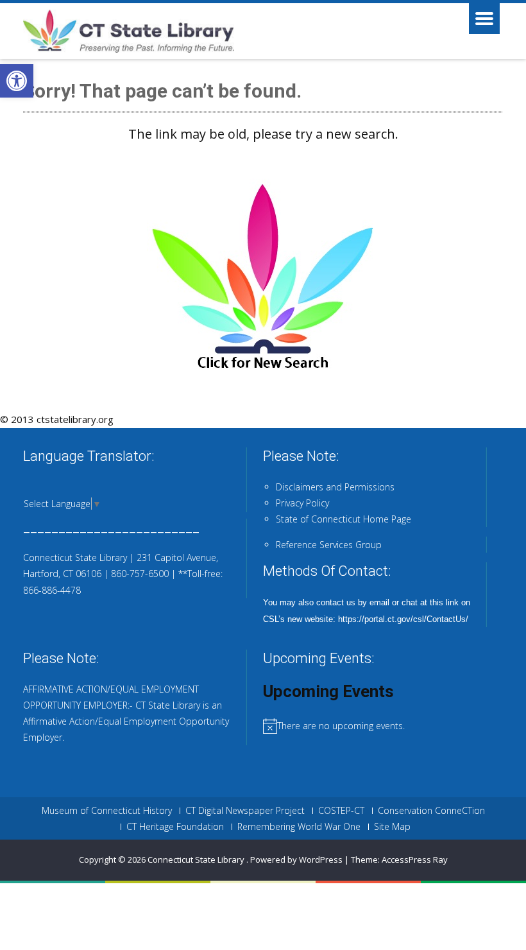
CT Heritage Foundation (175, 827)
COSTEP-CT (341, 811)
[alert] (383, 726)
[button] (16, 81)
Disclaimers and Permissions (335, 487)
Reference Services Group (329, 545)
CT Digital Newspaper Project (245, 811)
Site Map (392, 827)
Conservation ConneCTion (431, 811)
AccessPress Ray (415, 859)
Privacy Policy (302, 503)
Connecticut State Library (197, 859)
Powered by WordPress (296, 859)
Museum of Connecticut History (107, 811)
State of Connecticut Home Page (343, 519)
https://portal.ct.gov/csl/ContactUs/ (403, 619)
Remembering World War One (299, 827)
